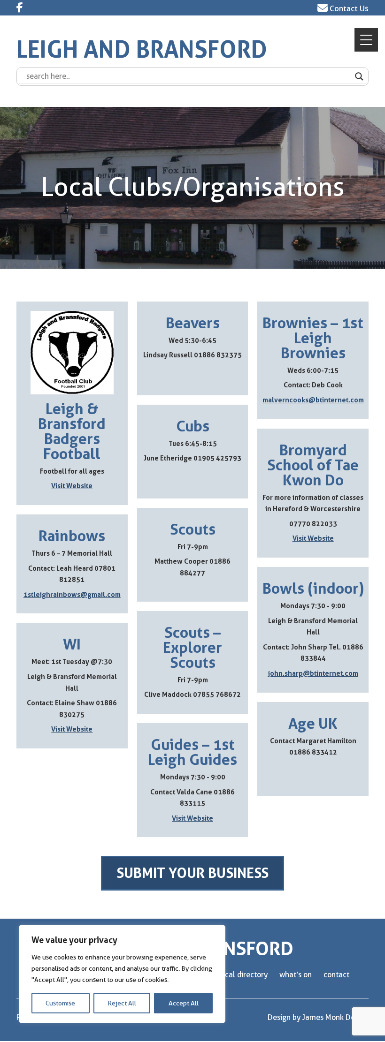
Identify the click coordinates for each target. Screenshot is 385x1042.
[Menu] (366, 40)
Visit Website (71, 486)
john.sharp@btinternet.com (313, 674)
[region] (122, 974)
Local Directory (243, 974)
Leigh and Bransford (141, 49)
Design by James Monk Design (318, 1017)
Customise (60, 1003)
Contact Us (348, 8)
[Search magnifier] (359, 76)
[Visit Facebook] (19, 7)
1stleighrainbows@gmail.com (72, 595)
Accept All (184, 1003)
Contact (336, 974)
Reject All (122, 1003)
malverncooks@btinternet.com (313, 400)
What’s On (295, 974)
